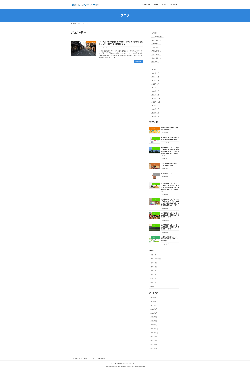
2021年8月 (155, 109)
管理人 (85, 358)
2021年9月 (155, 105)
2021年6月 (155, 116)
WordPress (114, 366)
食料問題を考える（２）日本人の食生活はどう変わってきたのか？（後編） (170, 215)
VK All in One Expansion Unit (137, 366)
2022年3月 (155, 87)
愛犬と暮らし (156, 44)
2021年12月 (155, 98)
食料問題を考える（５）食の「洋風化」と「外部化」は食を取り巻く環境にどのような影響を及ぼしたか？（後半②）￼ (170, 151)
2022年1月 (155, 95)
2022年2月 (155, 91)
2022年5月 (155, 80)
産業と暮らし (156, 51)
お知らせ (154, 33)
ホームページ (76, 358)
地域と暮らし (156, 40)
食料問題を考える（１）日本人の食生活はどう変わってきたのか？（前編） (170, 227)
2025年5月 (155, 73)
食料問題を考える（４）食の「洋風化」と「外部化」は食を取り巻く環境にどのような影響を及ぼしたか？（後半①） (170, 187)
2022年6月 (155, 77)
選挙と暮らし (156, 58)
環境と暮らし (156, 47)
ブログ (92, 358)
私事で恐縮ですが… (167, 173)
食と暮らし (155, 62)
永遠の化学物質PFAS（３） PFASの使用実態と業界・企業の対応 (169, 238)
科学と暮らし (156, 54)
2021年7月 (155, 113)
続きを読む (138, 61)
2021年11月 (155, 102)
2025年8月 (155, 69)
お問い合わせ (101, 358)
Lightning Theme (124, 366)
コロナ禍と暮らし (157, 36)
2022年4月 (155, 84)
